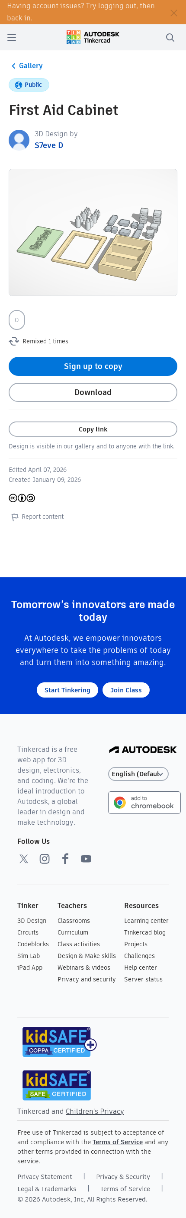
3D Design (31, 920)
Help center (140, 967)
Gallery (31, 66)
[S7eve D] (19, 139)
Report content (43, 516)
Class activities (79, 944)
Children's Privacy (95, 1111)
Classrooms (74, 920)
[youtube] (86, 858)
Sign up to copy (93, 366)
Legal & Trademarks (47, 1188)
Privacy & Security (123, 1176)
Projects (136, 944)
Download (93, 392)
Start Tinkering (67, 690)
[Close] (174, 12)
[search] (170, 37)
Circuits (27, 932)
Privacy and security (87, 979)
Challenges (139, 955)
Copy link (93, 429)
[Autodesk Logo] (143, 750)
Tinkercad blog (145, 932)
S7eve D (49, 145)
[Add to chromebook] (144, 802)
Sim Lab (28, 955)
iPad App (29, 967)
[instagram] (44, 858)
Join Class (126, 690)
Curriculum (73, 932)
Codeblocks (33, 944)
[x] (23, 858)
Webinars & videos (84, 967)
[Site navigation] (11, 37)
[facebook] (65, 858)
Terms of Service (118, 1141)
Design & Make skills (87, 955)
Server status (143, 979)
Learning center (146, 920)
